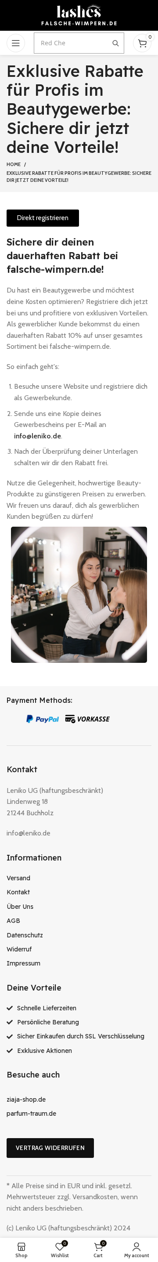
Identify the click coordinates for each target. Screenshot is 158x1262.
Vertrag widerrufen (50, 1148)
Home (14, 164)
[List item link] (79, 878)
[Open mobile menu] (15, 43)
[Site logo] (79, 15)
